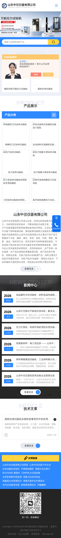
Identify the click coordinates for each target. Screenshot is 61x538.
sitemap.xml (47, 534)
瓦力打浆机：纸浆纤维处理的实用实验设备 (36, 327)
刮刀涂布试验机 (15, 172)
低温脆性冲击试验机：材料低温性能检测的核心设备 (36, 295)
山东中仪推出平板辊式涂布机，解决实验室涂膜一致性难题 (36, 311)
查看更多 (29, 269)
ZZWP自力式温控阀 (30, 473)
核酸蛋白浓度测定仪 (12, 481)
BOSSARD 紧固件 (11, 473)
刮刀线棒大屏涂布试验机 (45, 172)
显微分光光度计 (42, 469)
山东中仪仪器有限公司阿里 (15, 465)
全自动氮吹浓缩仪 (11, 469)
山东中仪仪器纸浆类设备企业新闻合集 (35, 375)
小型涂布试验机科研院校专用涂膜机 (15, 200)
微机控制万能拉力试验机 (16, 89)
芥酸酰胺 (41, 485)
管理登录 (35, 534)
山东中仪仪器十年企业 (40, 465)
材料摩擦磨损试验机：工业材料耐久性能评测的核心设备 (36, 359)
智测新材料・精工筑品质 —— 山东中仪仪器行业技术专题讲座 (36, 343)
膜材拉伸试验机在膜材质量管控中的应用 (26, 419)
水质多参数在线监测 (12, 477)
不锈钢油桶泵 (27, 469)
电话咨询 (56, 229)
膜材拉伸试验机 (45, 89)
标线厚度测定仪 (28, 485)
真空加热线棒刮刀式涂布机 (45, 200)
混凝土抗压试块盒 (31, 477)
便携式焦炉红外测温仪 (33, 481)
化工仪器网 (23, 534)
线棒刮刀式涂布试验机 (15, 144)
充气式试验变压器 (11, 485)
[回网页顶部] (56, 218)
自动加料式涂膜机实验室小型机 (45, 144)
